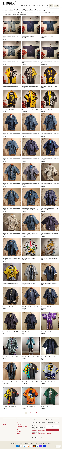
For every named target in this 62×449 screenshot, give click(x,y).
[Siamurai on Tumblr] (41, 5)
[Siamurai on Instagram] (42, 5)
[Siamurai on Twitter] (36, 5)
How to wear (51, 2)
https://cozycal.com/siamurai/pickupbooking (40, 430)
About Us (4, 424)
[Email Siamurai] (44, 5)
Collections (29, 2)
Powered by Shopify (47, 443)
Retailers (23, 5)
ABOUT (28, 5)
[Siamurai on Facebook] (37, 5)
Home (23, 2)
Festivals (57, 2)
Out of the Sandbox (39, 443)
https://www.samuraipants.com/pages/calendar (41, 433)
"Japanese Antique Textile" (40, 2)
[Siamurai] (9, 3)
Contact (33, 5)
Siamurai (16, 443)
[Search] (47, 5)
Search (4, 422)
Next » (36, 412)
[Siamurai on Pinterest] (39, 5)
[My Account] (46, 5)
